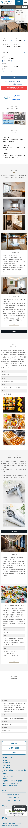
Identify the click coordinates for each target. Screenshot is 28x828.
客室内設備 (4, 63)
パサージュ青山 (13, 797)
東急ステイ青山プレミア (9, 34)
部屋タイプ (13, 58)
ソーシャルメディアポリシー (10, 783)
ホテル (16, 38)
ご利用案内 (14, 531)
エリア (4, 38)
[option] (14, 118)
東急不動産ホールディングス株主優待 (12, 781)
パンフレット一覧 (7, 757)
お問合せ (14, 752)
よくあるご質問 (14, 748)
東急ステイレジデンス (13, 795)
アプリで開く (24, 6)
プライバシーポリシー (8, 776)
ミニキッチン (18, 66)
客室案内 (14, 331)
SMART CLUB (6, 762)
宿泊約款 (5, 760)
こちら (21, 81)
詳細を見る (14, 324)
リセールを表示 (7, 60)
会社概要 (5, 773)
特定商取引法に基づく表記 (10, 785)
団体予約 (14, 743)
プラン (5, 58)
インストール (18, 6)
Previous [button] (3, 811)
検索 (14, 77)
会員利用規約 (6, 765)
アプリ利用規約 (7, 767)
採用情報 (5, 778)
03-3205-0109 (6, 724)
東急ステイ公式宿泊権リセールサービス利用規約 (14, 770)
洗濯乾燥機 (6, 66)
